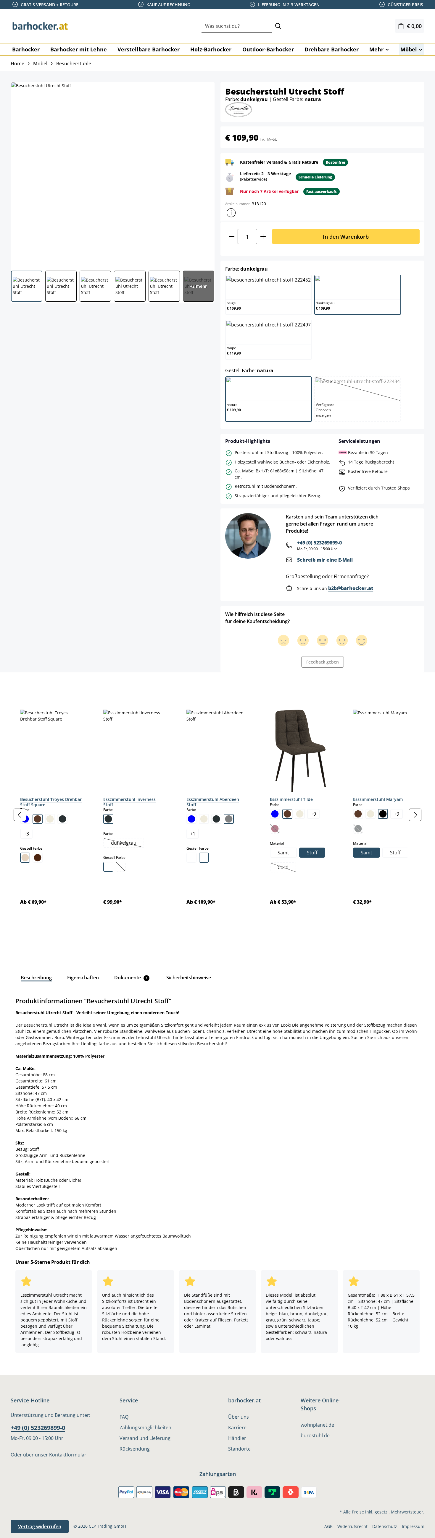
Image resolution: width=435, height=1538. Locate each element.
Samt (283, 852)
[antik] (108, 867)
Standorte (239, 1449)
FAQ (124, 1417)
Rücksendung (135, 1449)
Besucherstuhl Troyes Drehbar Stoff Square (51, 801)
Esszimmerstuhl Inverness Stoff (129, 801)
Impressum (413, 1526)
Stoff (312, 852)
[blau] (191, 819)
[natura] (25, 858)
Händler (237, 1438)
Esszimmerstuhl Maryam (378, 799)
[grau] (229, 819)
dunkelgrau (127, 843)
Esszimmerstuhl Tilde (291, 799)
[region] (217, 815)
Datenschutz (384, 1526)
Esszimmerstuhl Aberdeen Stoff (212, 801)
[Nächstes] (415, 815)
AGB (328, 1526)
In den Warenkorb (346, 236)
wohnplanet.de (317, 1425)
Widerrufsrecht (352, 1526)
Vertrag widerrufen (39, 1526)
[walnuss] (38, 858)
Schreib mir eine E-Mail (325, 560)
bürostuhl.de (315, 1435)
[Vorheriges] (20, 815)
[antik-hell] (204, 858)
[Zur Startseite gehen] (40, 26)
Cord (287, 868)
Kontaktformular (67, 1454)
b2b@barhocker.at (350, 588)
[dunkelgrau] (62, 819)
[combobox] (237, 26)
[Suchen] (278, 26)
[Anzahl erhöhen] (263, 236)
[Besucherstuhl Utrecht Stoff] (112, 174)
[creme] (50, 819)
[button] (231, 212)
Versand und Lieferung (145, 1438)
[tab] (20, 685)
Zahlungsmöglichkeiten (145, 1427)
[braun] (38, 819)
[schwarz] (383, 814)
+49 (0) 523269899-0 (319, 542)
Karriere (237, 1427)
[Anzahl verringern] (231, 236)
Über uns (238, 1417)
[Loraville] (238, 109)
